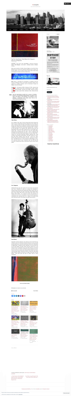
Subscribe (49, 92)
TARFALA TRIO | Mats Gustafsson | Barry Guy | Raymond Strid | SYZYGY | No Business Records (25, 322)
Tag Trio (15, 61)
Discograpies (15, 29)
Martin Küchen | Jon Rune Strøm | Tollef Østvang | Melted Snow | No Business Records (53, 118)
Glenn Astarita (49, 114)
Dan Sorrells (49, 109)
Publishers (48, 29)
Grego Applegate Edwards (51, 120)
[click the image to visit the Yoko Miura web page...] (24, 117)
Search (58, 34)
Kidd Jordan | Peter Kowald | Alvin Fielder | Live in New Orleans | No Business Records (53, 107)
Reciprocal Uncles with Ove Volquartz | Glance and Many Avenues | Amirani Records (33, 308)
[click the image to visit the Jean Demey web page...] (24, 237)
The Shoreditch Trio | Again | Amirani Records (15, 335)
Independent (42, 29)
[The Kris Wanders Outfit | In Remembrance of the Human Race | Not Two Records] (34, 318)
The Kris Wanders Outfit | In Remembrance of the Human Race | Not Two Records (33, 322)
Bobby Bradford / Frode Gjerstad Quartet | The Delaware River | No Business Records (52, 121)
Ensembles (32, 29)
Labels (37, 29)
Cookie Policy (20, 394)
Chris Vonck (49, 101)
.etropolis (35, 5)
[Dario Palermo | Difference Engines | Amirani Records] (25, 331)
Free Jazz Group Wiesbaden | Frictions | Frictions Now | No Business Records (53, 112)
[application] (14, 88)
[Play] (13, 88)
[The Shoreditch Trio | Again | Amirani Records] (15, 331)
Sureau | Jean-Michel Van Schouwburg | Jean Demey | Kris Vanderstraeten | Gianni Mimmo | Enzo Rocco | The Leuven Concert (15, 309)
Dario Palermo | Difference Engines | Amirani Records (24, 335)
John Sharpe (49, 111)
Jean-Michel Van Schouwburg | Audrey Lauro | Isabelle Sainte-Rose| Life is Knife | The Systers (24, 308)
